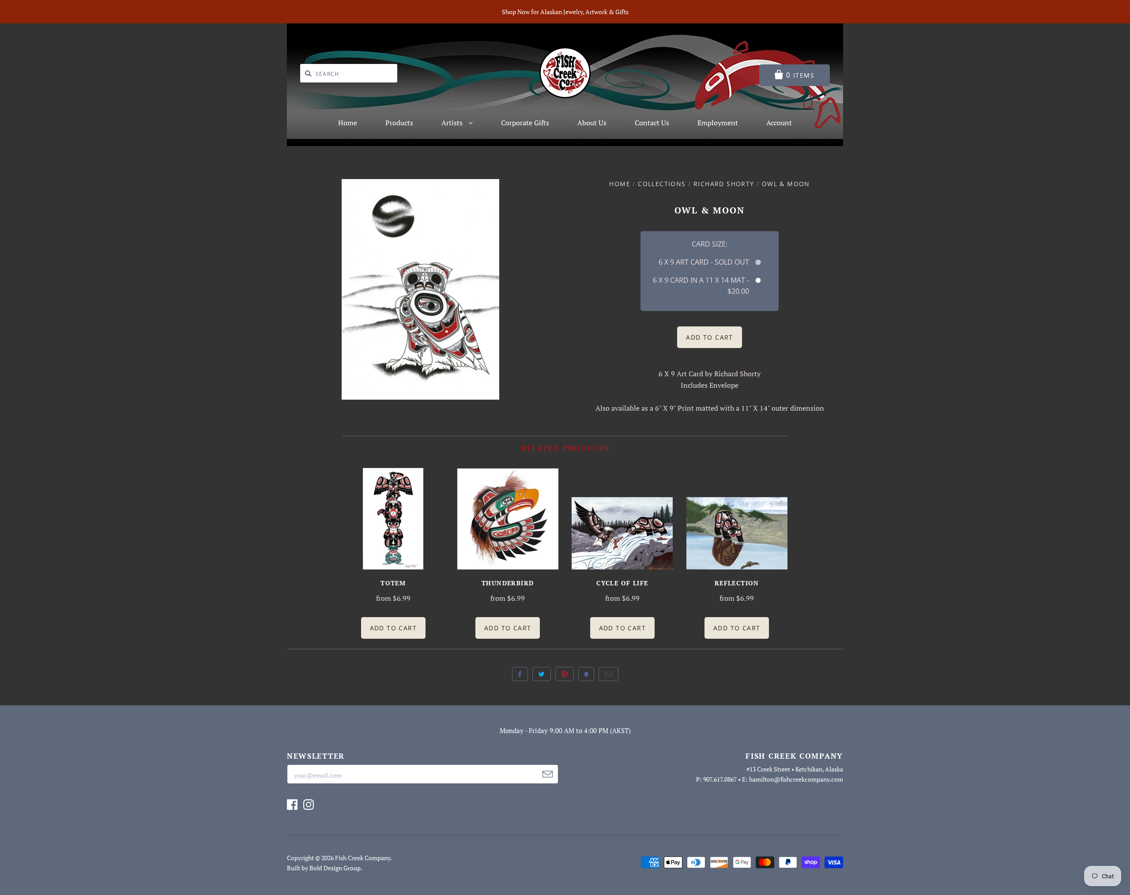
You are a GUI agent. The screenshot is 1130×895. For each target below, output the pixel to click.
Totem (393, 583)
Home (347, 122)
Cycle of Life (622, 583)
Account (779, 122)
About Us (591, 122)
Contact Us (652, 122)
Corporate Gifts (525, 122)
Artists (452, 122)
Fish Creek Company (362, 858)
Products (399, 122)
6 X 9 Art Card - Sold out (704, 262)
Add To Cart (393, 628)
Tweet (541, 674)
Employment (717, 122)
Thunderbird (508, 583)
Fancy (586, 674)
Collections (662, 184)
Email (608, 674)
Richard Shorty (723, 184)
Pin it (564, 674)
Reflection (737, 583)
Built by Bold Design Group (324, 868)
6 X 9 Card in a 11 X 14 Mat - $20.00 (701, 285)
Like (520, 674)
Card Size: (709, 244)
